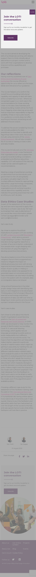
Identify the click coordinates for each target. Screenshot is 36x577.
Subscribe (11, 38)
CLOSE (32, 12)
